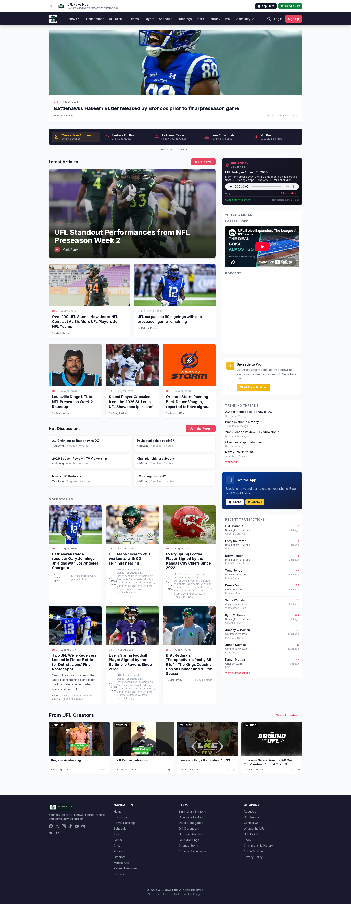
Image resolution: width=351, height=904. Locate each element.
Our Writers (251, 817)
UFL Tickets (252, 834)
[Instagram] (64, 826)
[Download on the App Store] (51, 833)
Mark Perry (62, 333)
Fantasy (214, 19)
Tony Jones (233, 570)
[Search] (269, 19)
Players (149, 19)
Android (257, 502)
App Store (268, 6)
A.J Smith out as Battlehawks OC (248, 411)
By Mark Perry (174, 679)
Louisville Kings (189, 840)
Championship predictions (244, 442)
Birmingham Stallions (192, 811)
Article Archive (253, 851)
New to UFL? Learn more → (175, 149)
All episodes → (290, 193)
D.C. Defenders (189, 828)
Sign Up (293, 19)
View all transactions (237, 672)
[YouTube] (77, 826)
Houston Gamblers (191, 834)
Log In (278, 19)
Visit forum (231, 461)
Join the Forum (200, 428)
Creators (119, 857)
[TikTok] (70, 826)
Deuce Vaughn (235, 585)
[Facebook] (51, 826)
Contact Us (251, 823)
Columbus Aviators (191, 817)
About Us (250, 811)
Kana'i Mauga (235, 659)
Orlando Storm (188, 845)
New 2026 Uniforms (239, 452)
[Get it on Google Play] (57, 833)
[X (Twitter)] (57, 826)
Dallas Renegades (191, 823)
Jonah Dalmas (235, 644)
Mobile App (121, 862)
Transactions (95, 19)
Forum (118, 840)
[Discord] (83, 826)
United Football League (188, 894)
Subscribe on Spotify (238, 199)
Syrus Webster (235, 600)
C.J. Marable (234, 526)
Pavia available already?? (243, 422)
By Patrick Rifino (63, 115)
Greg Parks (119, 413)
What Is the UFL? (255, 828)
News (73, 19)
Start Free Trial (251, 387)
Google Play (292, 6)
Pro (227, 19)
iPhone (237, 502)
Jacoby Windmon (237, 630)
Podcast (119, 851)
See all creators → (289, 715)
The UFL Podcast (254, 769)
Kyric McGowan (236, 615)
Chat (117, 845)
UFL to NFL (116, 19)
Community (242, 19)
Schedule (165, 19)
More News (203, 161)
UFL (56, 101)
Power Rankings (124, 823)
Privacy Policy (253, 857)
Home (118, 811)
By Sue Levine (56, 697)
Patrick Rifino (149, 328)
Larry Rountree (235, 541)
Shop (247, 840)
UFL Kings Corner (61, 769)
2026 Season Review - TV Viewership (252, 432)
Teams (134, 19)
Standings (184, 19)
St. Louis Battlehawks (193, 851)
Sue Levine (62, 413)
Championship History (258, 845)
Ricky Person (234, 555)
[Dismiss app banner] (51, 6)
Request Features (125, 868)
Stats (200, 19)
